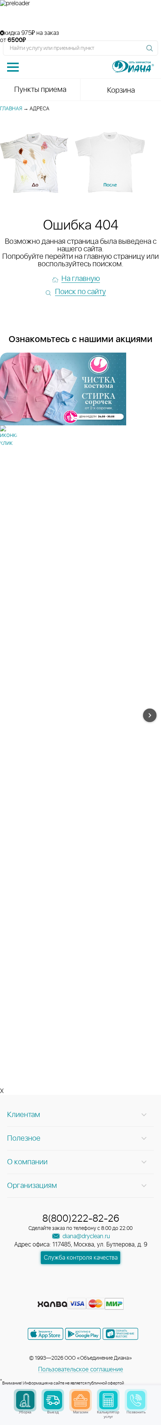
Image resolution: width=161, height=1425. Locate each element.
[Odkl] (68, 1292)
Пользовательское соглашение (80, 1369)
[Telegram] (94, 1292)
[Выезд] (53, 1400)
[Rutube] (81, 1292)
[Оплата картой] (52, 1304)
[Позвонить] (136, 1400)
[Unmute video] (80, 18)
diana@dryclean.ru (85, 1236)
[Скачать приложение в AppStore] (45, 1334)
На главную (80, 278)
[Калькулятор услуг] (108, 1400)
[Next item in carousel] (150, 715)
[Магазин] (81, 1400)
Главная (11, 108)
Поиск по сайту (80, 292)
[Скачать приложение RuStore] (120, 1334)
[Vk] (54, 1292)
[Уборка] (25, 1400)
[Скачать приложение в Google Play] (83, 1334)
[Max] (107, 1292)
